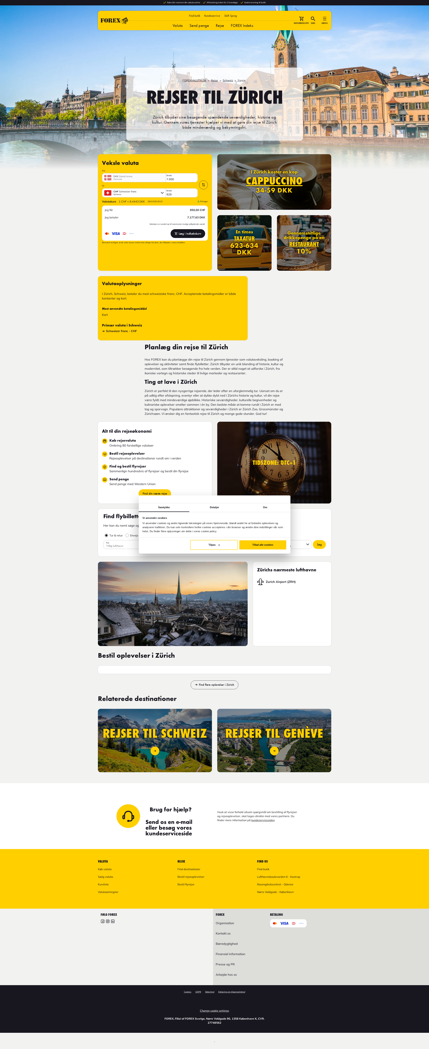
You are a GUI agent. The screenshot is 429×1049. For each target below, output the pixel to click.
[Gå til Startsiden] (114, 20)
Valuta (178, 25)
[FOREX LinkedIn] (113, 921)
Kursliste (103, 884)
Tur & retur (116, 535)
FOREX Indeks (242, 25)
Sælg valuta (105, 876)
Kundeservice (212, 16)
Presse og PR (225, 964)
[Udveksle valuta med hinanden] (203, 185)
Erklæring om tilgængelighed (231, 992)
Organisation (225, 923)
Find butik (194, 16)
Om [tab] (265, 507)
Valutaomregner (108, 892)
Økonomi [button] (285, 546)
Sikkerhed (209, 992)
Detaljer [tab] (214, 507)
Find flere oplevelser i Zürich (216, 685)
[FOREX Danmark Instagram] (107, 921)
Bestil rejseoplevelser (190, 876)
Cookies (187, 992)
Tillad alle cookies (262, 544)
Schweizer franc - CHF (121, 331)
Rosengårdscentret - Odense (275, 884)
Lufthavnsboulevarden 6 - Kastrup (278, 876)
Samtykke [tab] (164, 507)
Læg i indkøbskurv (190, 233)
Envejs (134, 535)
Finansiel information (230, 954)
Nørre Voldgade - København (275, 892)
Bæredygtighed (227, 944)
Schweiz (228, 80)
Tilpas (212, 544)
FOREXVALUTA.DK (194, 80)
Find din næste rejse (155, 494)
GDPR (198, 992)
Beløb (169, 175)
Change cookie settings (214, 1010)
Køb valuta (105, 869)
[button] (230, 15)
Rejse (220, 25)
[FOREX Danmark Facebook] (103, 921)
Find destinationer (188, 869)
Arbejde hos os (226, 975)
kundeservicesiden (263, 820)
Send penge (199, 25)
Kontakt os (223, 933)
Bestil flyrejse (185, 884)
